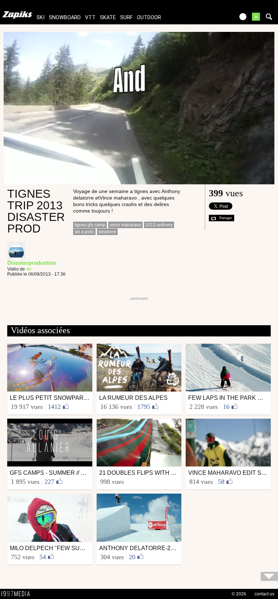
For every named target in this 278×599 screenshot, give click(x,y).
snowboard (65, 17)
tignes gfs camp (90, 224)
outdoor (149, 17)
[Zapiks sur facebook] (214, 19)
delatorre (107, 231)
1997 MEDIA (17, 594)
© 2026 (239, 593)
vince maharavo (125, 224)
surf (126, 17)
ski (41, 17)
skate (108, 17)
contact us (264, 593)
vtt (90, 17)
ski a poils (84, 231)
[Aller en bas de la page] (269, 576)
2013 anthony (159, 224)
